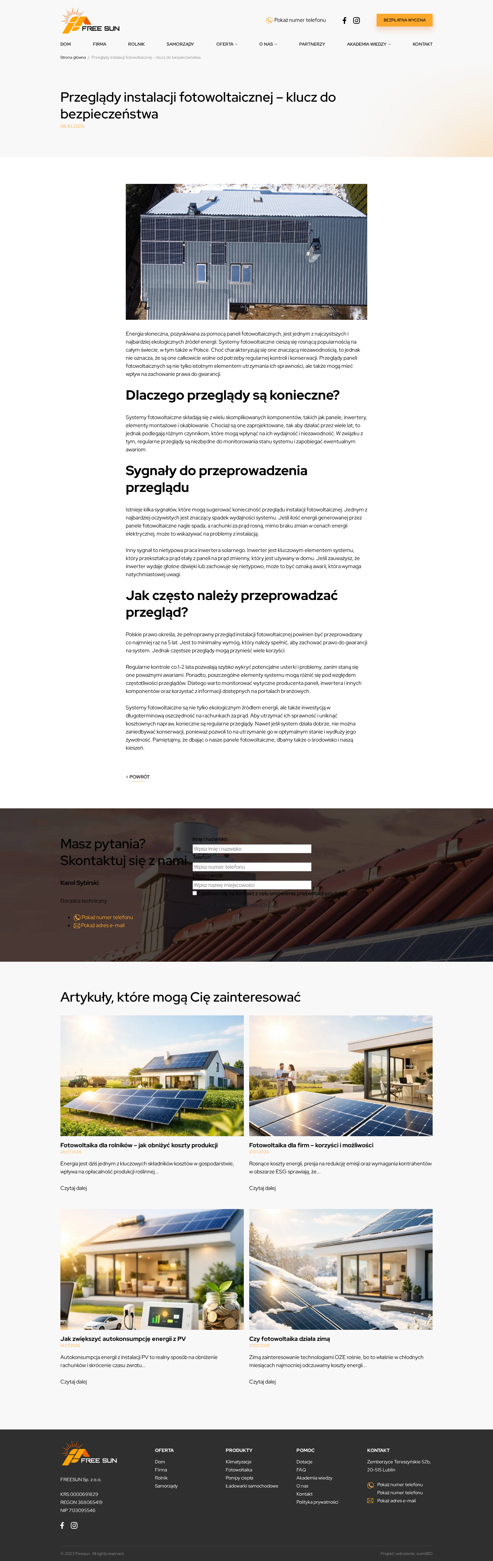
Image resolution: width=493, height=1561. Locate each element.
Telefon (202, 857)
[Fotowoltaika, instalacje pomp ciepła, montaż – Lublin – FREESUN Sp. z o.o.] (89, 19)
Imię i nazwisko (210, 839)
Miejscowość (208, 875)
